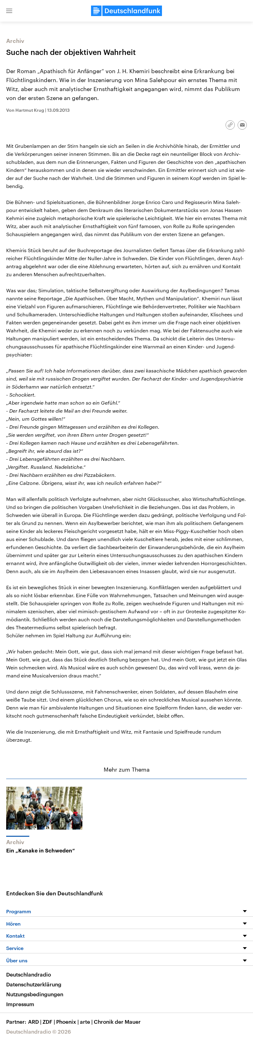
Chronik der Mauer (117, 1021)
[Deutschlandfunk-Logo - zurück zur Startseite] (126, 11)
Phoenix (67, 1021)
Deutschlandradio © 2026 (38, 1031)
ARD (34, 1021)
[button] (9, 11)
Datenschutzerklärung (33, 984)
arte (86, 1021)
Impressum (20, 1004)
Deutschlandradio (28, 974)
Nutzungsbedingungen (34, 994)
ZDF (49, 1021)
